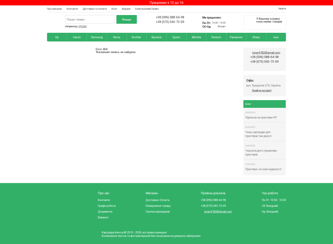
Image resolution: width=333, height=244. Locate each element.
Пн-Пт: (206, 22)
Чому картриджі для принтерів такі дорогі (258, 134)
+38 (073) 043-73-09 (170, 22)
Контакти (72, 8)
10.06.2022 (250, 164)
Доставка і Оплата (157, 200)
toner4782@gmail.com (266, 52)
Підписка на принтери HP (261, 117)
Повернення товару (158, 205)
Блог (114, 8)
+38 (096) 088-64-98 (170, 17)
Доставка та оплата (95, 8)
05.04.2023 (250, 127)
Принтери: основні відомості (263, 169)
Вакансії (103, 217)
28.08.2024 (250, 112)
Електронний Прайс (147, 8)
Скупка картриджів (158, 211)
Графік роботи (107, 205)
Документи (105, 211)
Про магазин (54, 8)
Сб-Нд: (206, 26)
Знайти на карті (262, 90)
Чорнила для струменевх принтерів (261, 152)
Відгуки (126, 8)
